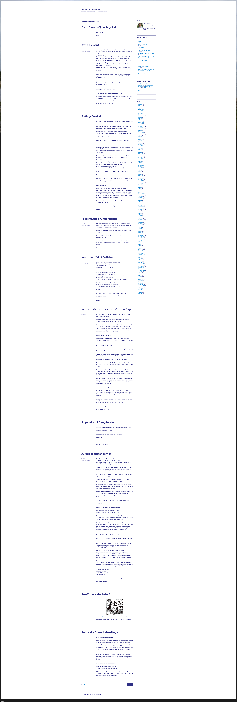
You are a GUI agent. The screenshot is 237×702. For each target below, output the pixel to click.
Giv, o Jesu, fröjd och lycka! (98, 27)
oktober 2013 (140, 180)
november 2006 (141, 283)
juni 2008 (140, 258)
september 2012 (141, 197)
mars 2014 (140, 174)
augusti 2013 (140, 183)
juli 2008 (140, 257)
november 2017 (141, 132)
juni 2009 (140, 243)
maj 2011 (140, 213)
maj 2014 (140, 171)
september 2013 (141, 182)
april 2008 (140, 261)
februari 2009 (141, 248)
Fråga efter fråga (149, 83)
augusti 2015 (140, 158)
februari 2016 (140, 153)
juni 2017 (139, 135)
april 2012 (140, 201)
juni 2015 (140, 160)
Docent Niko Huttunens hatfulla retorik (146, 53)
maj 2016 (140, 149)
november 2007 (141, 267)
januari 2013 (140, 192)
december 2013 (141, 178)
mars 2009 (140, 246)
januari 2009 (140, 249)
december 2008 (141, 250)
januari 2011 (140, 218)
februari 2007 (141, 279)
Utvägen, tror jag (141, 73)
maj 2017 (140, 136)
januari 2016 (140, 154)
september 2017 (141, 134)
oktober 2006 (140, 284)
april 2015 (140, 162)
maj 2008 (140, 259)
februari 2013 (140, 191)
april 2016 (140, 151)
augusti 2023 (140, 108)
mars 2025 (140, 104)
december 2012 (141, 193)
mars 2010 (140, 231)
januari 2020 (140, 123)
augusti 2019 (140, 127)
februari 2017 (140, 139)
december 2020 (141, 115)
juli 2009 (140, 241)
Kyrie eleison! (90, 44)
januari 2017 (140, 140)
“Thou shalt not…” (141, 47)
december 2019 (141, 125)
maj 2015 (140, 161)
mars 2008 (140, 262)
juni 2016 (140, 148)
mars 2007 (140, 278)
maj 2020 (140, 118)
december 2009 (141, 235)
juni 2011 (139, 211)
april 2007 (140, 276)
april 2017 (140, 138)
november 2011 (141, 206)
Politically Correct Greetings (99, 632)
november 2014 (141, 165)
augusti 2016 (140, 145)
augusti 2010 (140, 224)
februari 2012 (140, 202)
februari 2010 (140, 232)
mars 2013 (140, 189)
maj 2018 (140, 130)
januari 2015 (140, 163)
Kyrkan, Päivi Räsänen (85, 33)
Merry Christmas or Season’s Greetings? (107, 309)
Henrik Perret (141, 83)
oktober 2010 (140, 222)
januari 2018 (140, 131)
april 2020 (140, 119)
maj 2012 (140, 200)
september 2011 (141, 209)
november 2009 (141, 236)
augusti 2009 (140, 240)
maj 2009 (140, 244)
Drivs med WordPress (96, 694)
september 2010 (141, 223)
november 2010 (141, 221)
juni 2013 (140, 186)
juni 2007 (140, 274)
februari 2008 (141, 263)
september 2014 (141, 166)
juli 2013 (139, 184)
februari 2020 (141, 122)
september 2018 (141, 128)
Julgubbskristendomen (96, 453)
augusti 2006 (140, 287)
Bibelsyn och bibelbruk (142, 44)
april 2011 (140, 214)
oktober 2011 (140, 208)
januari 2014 (140, 176)
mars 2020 (140, 121)
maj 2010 (140, 228)
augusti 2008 (140, 256)
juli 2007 (139, 272)
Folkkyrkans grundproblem (99, 218)
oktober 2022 (140, 110)
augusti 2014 (140, 167)
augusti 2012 (140, 198)
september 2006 (141, 285)
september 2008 (141, 254)
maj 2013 (140, 187)
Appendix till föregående (97, 422)
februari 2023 (141, 109)
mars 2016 (140, 152)
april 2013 (140, 188)
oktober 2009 (140, 237)
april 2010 (140, 230)
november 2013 (141, 179)
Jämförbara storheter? (95, 594)
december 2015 (141, 156)
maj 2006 (140, 291)
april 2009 (140, 245)
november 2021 (141, 113)
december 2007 (141, 266)
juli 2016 (139, 147)
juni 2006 (140, 289)
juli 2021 (139, 114)
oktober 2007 (140, 268)
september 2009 (141, 239)
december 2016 (141, 141)
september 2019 (141, 126)
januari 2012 (140, 204)
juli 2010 (139, 226)
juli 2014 (139, 169)
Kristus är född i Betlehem (98, 257)
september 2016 (141, 144)
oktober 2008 (140, 253)
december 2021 (141, 112)
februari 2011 (140, 217)
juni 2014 (140, 170)
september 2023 (141, 106)
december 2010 (141, 219)
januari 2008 (140, 265)
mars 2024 (140, 105)
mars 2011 (140, 215)
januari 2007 (140, 280)
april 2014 (140, 173)
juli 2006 (140, 288)
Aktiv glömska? (91, 116)
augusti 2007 (140, 271)
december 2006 (141, 281)
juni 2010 (140, 227)
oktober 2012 (140, 196)
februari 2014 (140, 175)
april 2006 (140, 292)
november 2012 (141, 195)
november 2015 (141, 157)
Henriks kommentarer (91, 9)
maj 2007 (140, 275)
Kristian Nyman (141, 85)
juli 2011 (139, 210)
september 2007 (141, 270)
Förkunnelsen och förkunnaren (144, 50)
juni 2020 (140, 117)
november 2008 (141, 252)
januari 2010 (140, 233)
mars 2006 (140, 293)
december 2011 (141, 205)
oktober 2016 (140, 143)
